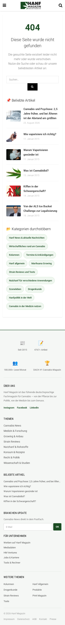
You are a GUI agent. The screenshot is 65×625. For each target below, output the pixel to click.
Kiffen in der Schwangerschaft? (20, 501)
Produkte (37, 589)
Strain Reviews (12, 441)
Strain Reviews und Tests (22, 272)
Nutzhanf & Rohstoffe (16, 446)
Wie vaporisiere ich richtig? (39, 134)
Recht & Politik (12, 457)
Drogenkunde (35, 289)
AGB (34, 619)
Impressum (9, 619)
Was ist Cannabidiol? (36, 170)
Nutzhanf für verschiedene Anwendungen (30, 280)
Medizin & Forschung (15, 430)
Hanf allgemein (17, 263)
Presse (53, 619)
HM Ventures (10, 552)
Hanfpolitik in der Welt (20, 297)
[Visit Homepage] (31, 5)
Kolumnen (14, 254)
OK (57, 526)
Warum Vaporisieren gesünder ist (21, 491)
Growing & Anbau (13, 436)
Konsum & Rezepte (14, 452)
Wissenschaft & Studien (17, 462)
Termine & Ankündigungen (39, 254)
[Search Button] (60, 5)
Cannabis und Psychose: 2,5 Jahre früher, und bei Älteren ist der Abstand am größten (40, 113)
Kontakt (43, 619)
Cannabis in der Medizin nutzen (25, 306)
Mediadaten (10, 547)
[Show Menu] (4, 5)
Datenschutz (23, 619)
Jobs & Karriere (11, 557)
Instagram (9, 407)
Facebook (22, 407)
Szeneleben (15, 289)
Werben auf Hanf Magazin (17, 542)
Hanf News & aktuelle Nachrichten (26, 237)
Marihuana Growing (41, 263)
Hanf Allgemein (40, 584)
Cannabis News (12, 425)
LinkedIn (34, 407)
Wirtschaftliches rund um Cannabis (27, 246)
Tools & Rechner (12, 562)
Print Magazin (39, 595)
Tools (6, 601)
